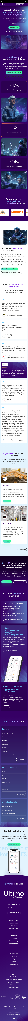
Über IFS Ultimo (14, 976)
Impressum (14, 1010)
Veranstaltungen (14, 964)
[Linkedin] (14, 1018)
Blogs (14, 958)
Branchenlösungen (14, 941)
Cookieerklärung (14, 1008)
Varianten (14, 925)
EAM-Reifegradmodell (14, 984)
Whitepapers (14, 956)
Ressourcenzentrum (14, 966)
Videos (14, 961)
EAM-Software (14, 923)
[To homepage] (4, 4)
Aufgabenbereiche (14, 943)
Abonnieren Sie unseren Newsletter (14, 979)
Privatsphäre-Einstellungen (14, 1014)
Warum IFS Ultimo (14, 928)
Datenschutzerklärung (14, 1012)
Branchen (14, 938)
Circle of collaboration (14, 982)
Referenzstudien (14, 953)
